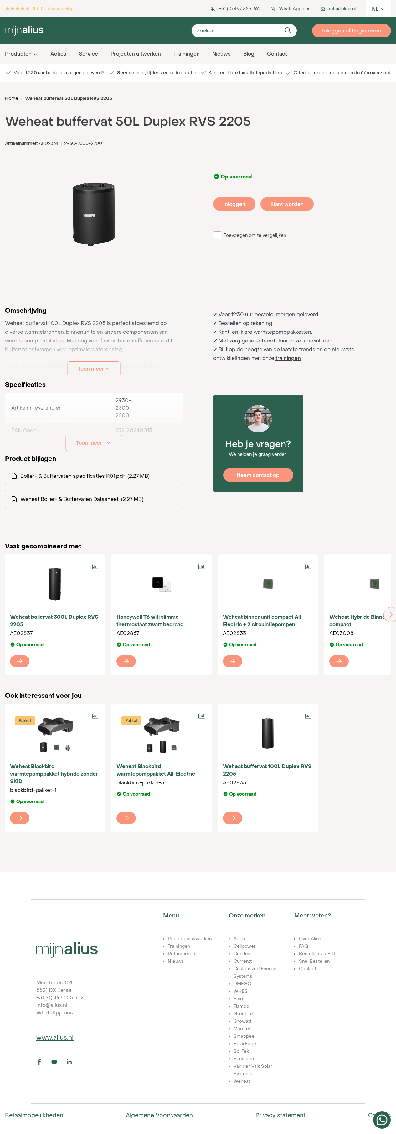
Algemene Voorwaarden (159, 1115)
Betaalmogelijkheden (34, 1115)
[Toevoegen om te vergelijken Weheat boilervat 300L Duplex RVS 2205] (95, 567)
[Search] (288, 30)
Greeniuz (243, 1013)
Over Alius (310, 938)
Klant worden (287, 204)
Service (88, 54)
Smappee (244, 1036)
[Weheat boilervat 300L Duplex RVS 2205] (55, 584)
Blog (249, 54)
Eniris (240, 998)
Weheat (242, 1081)
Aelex (239, 938)
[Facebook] (42, 1062)
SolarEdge (245, 1043)
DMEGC (242, 983)
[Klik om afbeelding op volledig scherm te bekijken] (94, 215)
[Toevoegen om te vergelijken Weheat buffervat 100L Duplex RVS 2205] (308, 716)
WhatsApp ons (54, 1012)
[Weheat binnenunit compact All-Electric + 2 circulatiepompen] (268, 584)
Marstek (242, 1028)
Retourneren (181, 953)
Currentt (243, 961)
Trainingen (186, 54)
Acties (58, 54)
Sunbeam (244, 1058)
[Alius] (67, 950)
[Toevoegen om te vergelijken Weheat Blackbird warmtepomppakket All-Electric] (202, 716)
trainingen (288, 358)
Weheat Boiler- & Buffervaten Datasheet (81, 499)
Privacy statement (280, 1115)
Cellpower (245, 946)
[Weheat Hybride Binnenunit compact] (339, 661)
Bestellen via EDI (317, 953)
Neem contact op (258, 475)
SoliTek (241, 1051)
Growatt (242, 1021)
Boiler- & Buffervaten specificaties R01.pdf (85, 476)
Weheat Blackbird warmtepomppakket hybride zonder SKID (54, 773)
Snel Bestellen (314, 961)
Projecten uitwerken (136, 54)
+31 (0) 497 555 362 (60, 997)
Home (11, 98)
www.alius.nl (55, 1037)
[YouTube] (57, 1062)
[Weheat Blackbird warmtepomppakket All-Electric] (161, 733)
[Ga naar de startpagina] (95, 30)
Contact (277, 54)
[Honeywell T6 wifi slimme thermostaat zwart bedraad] (161, 584)
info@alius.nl (51, 1005)
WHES (241, 991)
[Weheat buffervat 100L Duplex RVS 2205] (268, 733)
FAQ (303, 946)
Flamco (241, 1006)
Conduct (243, 953)
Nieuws (221, 54)
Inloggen (234, 204)
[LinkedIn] (72, 1062)
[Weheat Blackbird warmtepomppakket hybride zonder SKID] (55, 733)
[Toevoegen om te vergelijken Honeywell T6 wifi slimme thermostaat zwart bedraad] (202, 567)
